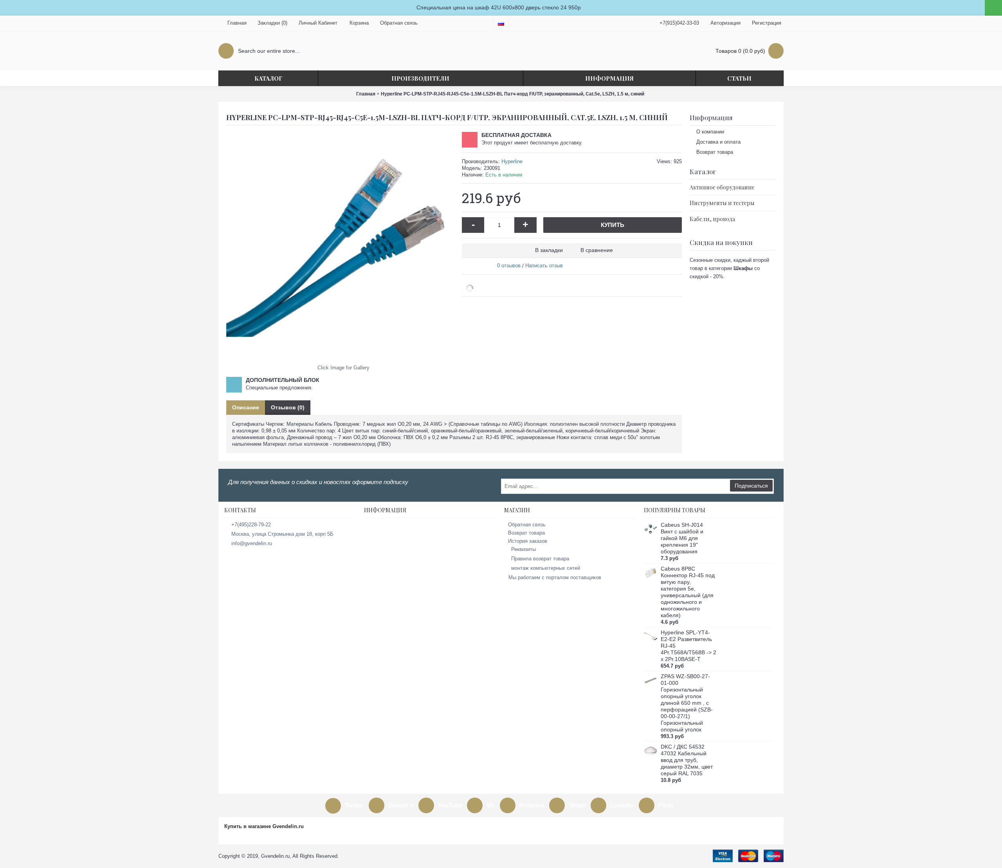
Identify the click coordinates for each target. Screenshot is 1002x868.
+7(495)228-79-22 (251, 525)
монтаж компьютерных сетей (545, 568)
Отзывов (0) (288, 407)
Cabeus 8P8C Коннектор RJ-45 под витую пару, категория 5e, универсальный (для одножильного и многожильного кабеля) (688, 591)
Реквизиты (523, 549)
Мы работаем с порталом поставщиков (554, 577)
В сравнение (596, 250)
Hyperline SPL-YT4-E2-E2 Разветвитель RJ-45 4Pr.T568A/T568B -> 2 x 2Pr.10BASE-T (688, 645)
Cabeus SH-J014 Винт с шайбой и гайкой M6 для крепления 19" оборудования (682, 538)
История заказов (527, 541)
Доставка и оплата (718, 142)
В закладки (549, 250)
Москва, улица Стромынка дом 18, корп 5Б (282, 534)
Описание (245, 407)
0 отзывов (509, 265)
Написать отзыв (544, 265)
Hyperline (512, 161)
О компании (710, 132)
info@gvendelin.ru (251, 543)
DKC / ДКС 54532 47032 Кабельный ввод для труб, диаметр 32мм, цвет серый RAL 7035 (687, 760)
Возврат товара (714, 152)
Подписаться (751, 486)
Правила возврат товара (540, 559)
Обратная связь (527, 525)
